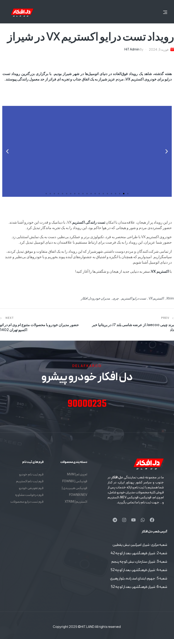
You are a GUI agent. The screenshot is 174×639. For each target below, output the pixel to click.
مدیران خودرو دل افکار (95, 298)
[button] (166, 151)
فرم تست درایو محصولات (27, 501)
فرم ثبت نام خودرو (31, 474)
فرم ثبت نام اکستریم (30, 481)
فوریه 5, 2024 (159, 49)
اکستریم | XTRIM (76, 501)
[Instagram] (124, 520)
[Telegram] (115, 520)
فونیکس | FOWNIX (74, 481)
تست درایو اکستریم (133, 298)
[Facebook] (152, 520)
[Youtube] (133, 520)
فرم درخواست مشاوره (29, 495)
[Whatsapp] (142, 520)
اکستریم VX (156, 298)
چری (115, 298)
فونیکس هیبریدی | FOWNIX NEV (74, 492)
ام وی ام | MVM (77, 474)
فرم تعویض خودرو (31, 488)
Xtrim (170, 298)
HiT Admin (131, 49)
